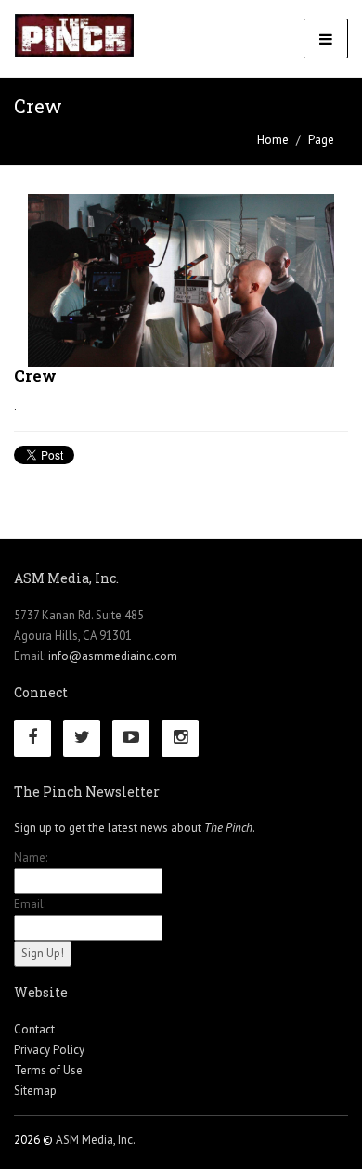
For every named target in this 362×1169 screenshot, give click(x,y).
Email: (29, 904)
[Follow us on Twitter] (86, 739)
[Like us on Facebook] (37, 739)
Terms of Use (48, 1070)
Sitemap (35, 1090)
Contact (34, 1029)
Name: (30, 857)
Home (273, 140)
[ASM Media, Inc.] (74, 35)
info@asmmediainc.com (112, 656)
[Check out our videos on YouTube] (135, 739)
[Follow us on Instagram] (185, 739)
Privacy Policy (49, 1050)
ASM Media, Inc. (96, 1140)
